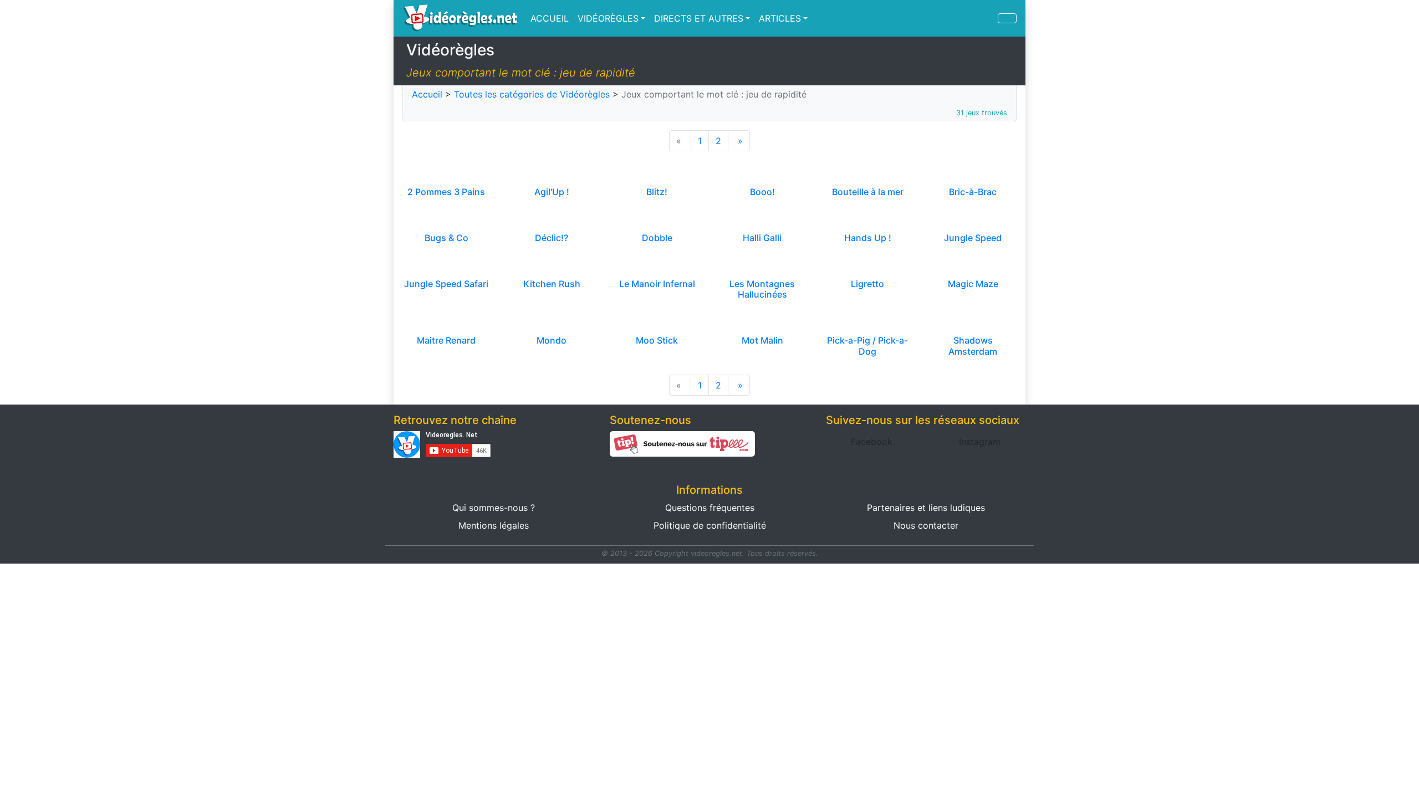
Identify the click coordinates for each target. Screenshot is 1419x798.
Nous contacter (926, 525)
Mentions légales (493, 525)
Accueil (427, 94)
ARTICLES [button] (780, 18)
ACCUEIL (549, 18)
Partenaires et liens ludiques (926, 507)
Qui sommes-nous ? (493, 507)
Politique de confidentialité (710, 525)
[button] (871, 441)
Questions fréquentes (709, 507)
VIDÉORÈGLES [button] (608, 18)
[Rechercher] (1007, 18)
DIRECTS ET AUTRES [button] (698, 18)
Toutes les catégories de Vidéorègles (532, 94)
